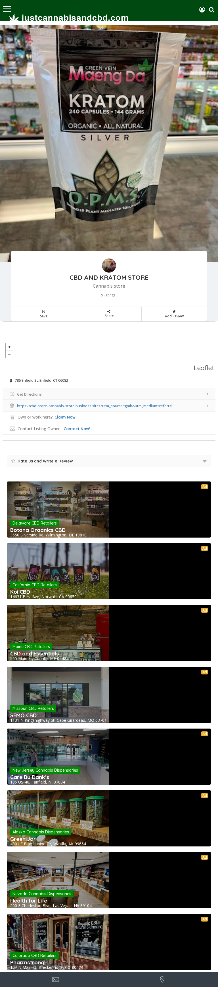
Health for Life (28, 900)
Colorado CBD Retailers (34, 955)
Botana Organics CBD (38, 530)
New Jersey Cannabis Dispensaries (45, 770)
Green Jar (23, 839)
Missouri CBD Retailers (33, 708)
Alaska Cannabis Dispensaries (40, 832)
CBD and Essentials (34, 653)
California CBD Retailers (34, 584)
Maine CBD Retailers (31, 646)
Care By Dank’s (29, 777)
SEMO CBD (23, 715)
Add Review (174, 316)
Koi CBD (20, 591)
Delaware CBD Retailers (34, 523)
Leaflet (204, 368)
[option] (109, 143)
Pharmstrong (27, 962)
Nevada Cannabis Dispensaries (41, 893)
